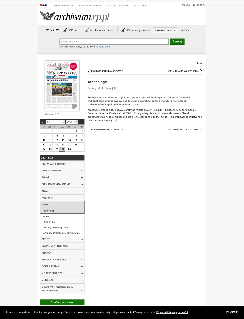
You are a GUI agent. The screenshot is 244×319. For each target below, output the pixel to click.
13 (63, 140)
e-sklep (111, 5)
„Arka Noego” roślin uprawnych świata (61, 233)
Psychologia (49, 222)
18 (50, 144)
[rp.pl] (43, 5)
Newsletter (140, 5)
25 (50, 149)
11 (50, 140)
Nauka (46, 216)
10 (44, 140)
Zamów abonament (62, 302)
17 (44, 144)
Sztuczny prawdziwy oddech (56, 227)
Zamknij (232, 312)
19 (57, 144)
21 (69, 144)
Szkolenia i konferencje (63, 5)
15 (75, 140)
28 (69, 149)
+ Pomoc (185, 30)
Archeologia (48, 211)
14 (69, 140)
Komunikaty (125, 5)
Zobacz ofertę (103, 46)
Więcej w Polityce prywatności (172, 312)
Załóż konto (199, 5)
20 (63, 144)
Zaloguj (186, 5)
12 (57, 140)
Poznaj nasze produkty (91, 5)
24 (44, 149)
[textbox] (114, 42)
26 (57, 149)
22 (75, 144)
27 (63, 149)
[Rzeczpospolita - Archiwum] (74, 16)
